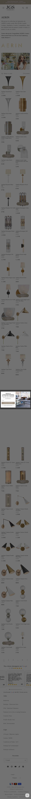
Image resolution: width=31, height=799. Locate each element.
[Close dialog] (29, 392)
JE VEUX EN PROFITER (8, 403)
